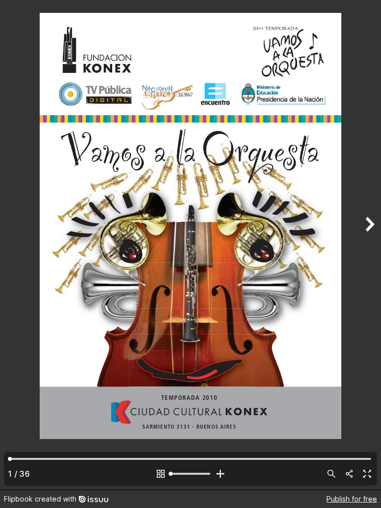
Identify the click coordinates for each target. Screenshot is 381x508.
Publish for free (351, 499)
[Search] (331, 474)
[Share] (349, 474)
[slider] (190, 474)
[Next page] (369, 245)
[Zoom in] (220, 474)
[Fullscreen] (367, 474)
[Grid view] (161, 474)
